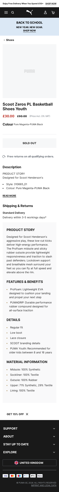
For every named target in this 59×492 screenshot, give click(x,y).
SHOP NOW (50, 3)
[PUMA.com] (29, 12)
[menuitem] (43, 485)
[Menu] (6, 12)
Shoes (10, 40)
